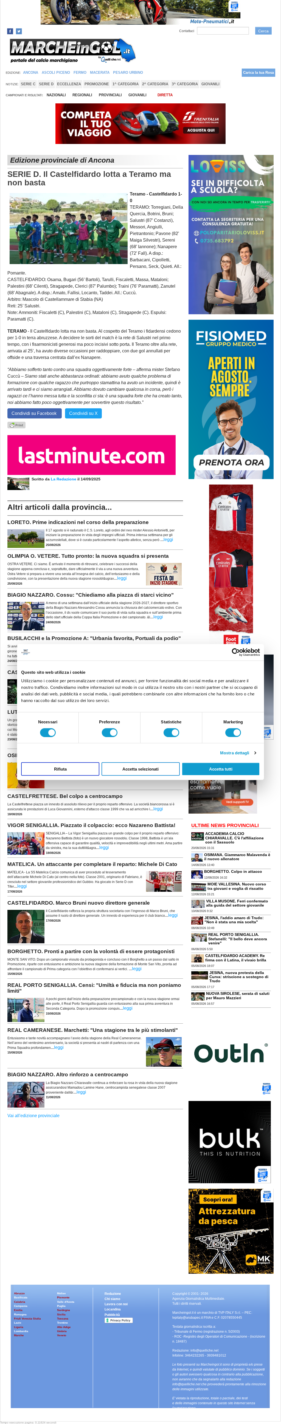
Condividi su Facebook (35, 413)
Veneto (61, 1335)
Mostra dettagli (234, 752)
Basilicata (20, 1297)
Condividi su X (83, 413)
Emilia (18, 1310)
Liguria (18, 1327)
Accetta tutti (220, 769)
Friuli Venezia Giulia (27, 1318)
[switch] (109, 732)
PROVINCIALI (110, 95)
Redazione (113, 1294)
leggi (168, 539)
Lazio (17, 1322)
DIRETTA (165, 95)
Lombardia (21, 1331)
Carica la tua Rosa (258, 72)
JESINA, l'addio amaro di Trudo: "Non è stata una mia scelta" (234, 920)
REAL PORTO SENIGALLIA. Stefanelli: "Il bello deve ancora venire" (237, 938)
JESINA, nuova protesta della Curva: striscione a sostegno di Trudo (238, 976)
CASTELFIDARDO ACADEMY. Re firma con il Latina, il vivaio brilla (235, 957)
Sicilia (61, 1314)
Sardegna (63, 1310)
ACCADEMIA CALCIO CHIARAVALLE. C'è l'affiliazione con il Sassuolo (234, 837)
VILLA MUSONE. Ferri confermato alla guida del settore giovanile (237, 903)
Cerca (263, 31)
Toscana (62, 1318)
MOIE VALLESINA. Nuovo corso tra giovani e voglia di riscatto (236, 886)
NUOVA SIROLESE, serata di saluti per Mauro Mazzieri (237, 995)
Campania (20, 1305)
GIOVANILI (137, 95)
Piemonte (63, 1297)
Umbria (62, 1331)
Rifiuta (60, 769)
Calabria (19, 1301)
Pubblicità (112, 1315)
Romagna (20, 1314)
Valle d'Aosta (65, 1301)
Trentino (62, 1322)
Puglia (61, 1305)
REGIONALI (82, 95)
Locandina (113, 1309)
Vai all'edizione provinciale (33, 1115)
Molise (61, 1293)
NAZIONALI (56, 95)
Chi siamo (112, 1299)
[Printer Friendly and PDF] (16, 424)
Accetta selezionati (140, 769)
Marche (19, 1335)
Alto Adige (64, 1327)
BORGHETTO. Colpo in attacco (233, 871)
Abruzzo (19, 1293)
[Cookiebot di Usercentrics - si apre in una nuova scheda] (236, 652)
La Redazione (64, 479)
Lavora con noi (116, 1304)
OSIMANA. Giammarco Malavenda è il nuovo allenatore (237, 857)
